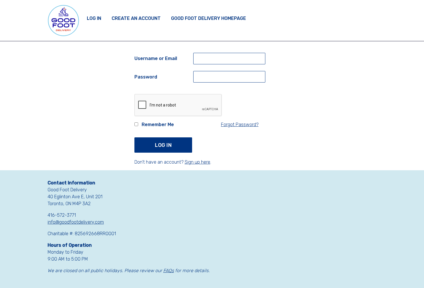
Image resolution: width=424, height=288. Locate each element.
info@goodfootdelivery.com (76, 222)
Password (145, 77)
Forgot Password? (239, 124)
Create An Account (136, 18)
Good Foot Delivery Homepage (208, 18)
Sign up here (197, 162)
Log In (94, 18)
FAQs (168, 270)
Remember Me (157, 124)
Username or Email (155, 58)
